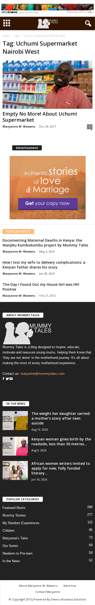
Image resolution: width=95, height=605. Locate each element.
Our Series (10, 546)
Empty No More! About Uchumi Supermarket (40, 117)
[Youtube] (11, 379)
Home (6, 36)
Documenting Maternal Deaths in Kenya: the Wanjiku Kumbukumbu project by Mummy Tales (45, 242)
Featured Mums (14, 508)
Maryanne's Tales (15, 538)
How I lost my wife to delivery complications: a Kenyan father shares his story (44, 265)
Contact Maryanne (47, 592)
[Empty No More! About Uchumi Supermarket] (47, 85)
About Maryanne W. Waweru (38, 586)
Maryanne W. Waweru (19, 126)
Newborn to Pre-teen (17, 553)
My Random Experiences (21, 523)
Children (8, 530)
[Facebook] (3, 379)
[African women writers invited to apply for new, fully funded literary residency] (15, 470)
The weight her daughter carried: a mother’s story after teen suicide (60, 418)
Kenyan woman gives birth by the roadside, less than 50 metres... (61, 441)
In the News (11, 561)
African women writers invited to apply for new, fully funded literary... (60, 468)
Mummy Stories (14, 515)
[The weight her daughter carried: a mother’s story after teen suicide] (15, 420)
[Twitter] (6, 379)
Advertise (69, 586)
